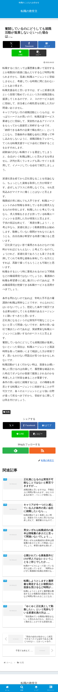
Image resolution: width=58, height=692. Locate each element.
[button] (37, 52)
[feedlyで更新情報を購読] (15, 450)
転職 (8, 412)
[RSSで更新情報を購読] (42, 450)
